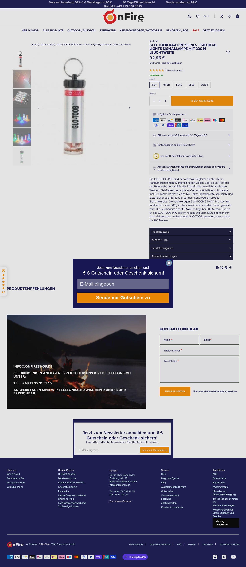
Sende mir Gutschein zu (123, 297)
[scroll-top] (239, 560)
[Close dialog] (169, 263)
